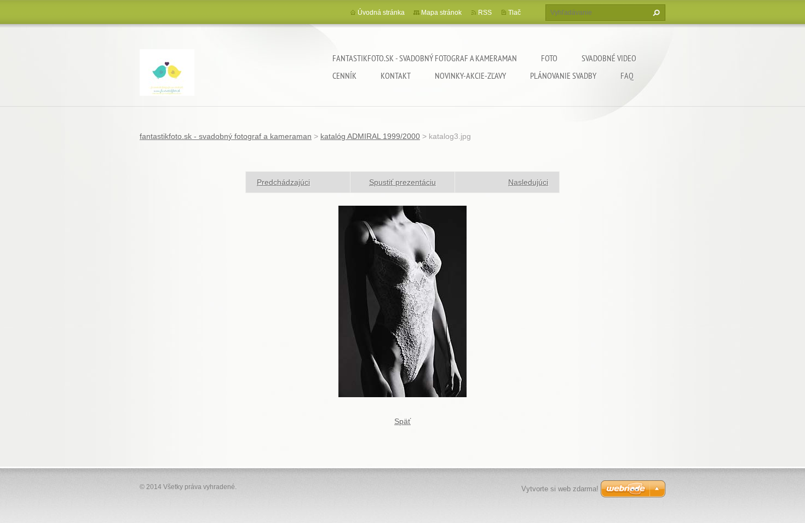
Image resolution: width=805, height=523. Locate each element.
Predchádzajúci (283, 182)
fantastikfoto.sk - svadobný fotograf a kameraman (424, 58)
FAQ (627, 75)
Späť (402, 421)
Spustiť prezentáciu (402, 182)
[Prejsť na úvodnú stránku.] (167, 74)
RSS (485, 12)
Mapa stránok (441, 12)
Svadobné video (609, 58)
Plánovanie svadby (563, 75)
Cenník (344, 75)
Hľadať (655, 12)
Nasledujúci (528, 182)
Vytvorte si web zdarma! (560, 489)
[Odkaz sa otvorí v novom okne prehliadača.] (402, 301)
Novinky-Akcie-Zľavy (470, 75)
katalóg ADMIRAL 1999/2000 (370, 136)
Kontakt (396, 75)
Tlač (514, 12)
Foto (549, 58)
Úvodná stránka (381, 12)
